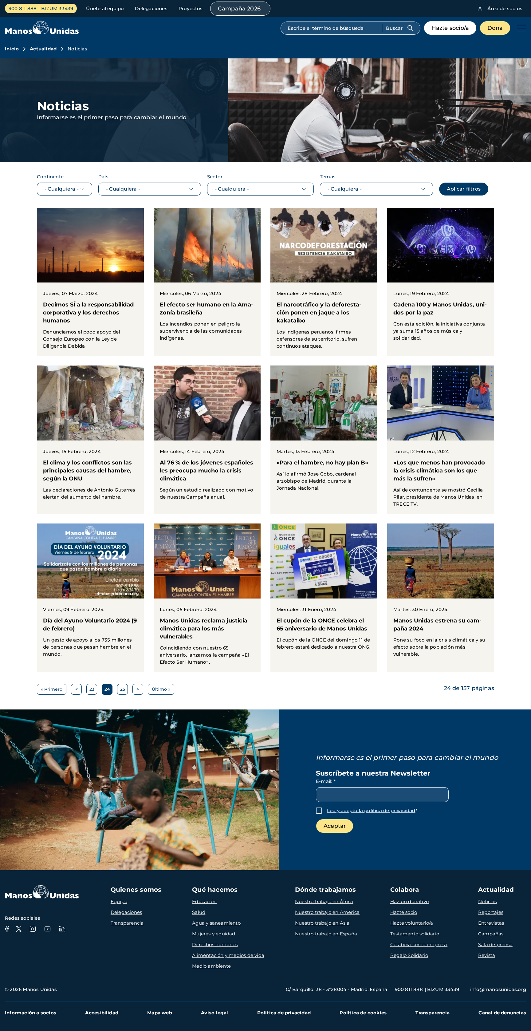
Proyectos (191, 8)
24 (108, 690)
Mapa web (159, 1013)
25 (124, 690)
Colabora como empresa (418, 944)
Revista (486, 955)
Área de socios (504, 8)
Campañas (491, 934)
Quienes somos (136, 889)
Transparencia (127, 923)
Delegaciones (151, 8)
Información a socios (30, 1013)
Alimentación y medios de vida (228, 955)
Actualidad (43, 49)
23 (93, 690)
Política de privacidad (284, 1013)
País (103, 177)
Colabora (404, 889)
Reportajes (490, 912)
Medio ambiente (211, 966)
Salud (198, 912)
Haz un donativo (409, 901)
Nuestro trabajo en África (324, 901)
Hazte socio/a (450, 28)
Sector (214, 177)
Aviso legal (214, 1013)
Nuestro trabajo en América (327, 912)
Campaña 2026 (239, 8)
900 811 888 (23, 8)
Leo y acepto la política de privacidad (371, 810)
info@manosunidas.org (498, 989)
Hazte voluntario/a (411, 923)
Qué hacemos (215, 889)
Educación (204, 901)
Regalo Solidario (409, 955)
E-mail (326, 781)
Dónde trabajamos (325, 889)
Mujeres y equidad (213, 934)
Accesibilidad (101, 1013)
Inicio (12, 49)
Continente (50, 177)
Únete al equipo (105, 8)
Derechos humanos (215, 944)
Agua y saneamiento (216, 923)
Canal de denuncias (502, 1013)
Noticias (487, 901)
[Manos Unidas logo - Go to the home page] (42, 32)
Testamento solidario (414, 934)
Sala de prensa (495, 944)
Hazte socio (403, 912)
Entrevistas (491, 923)
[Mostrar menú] (520, 28)
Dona (495, 28)
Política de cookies (363, 1013)
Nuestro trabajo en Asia (322, 923)
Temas (328, 177)
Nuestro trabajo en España (326, 934)
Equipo (119, 901)
